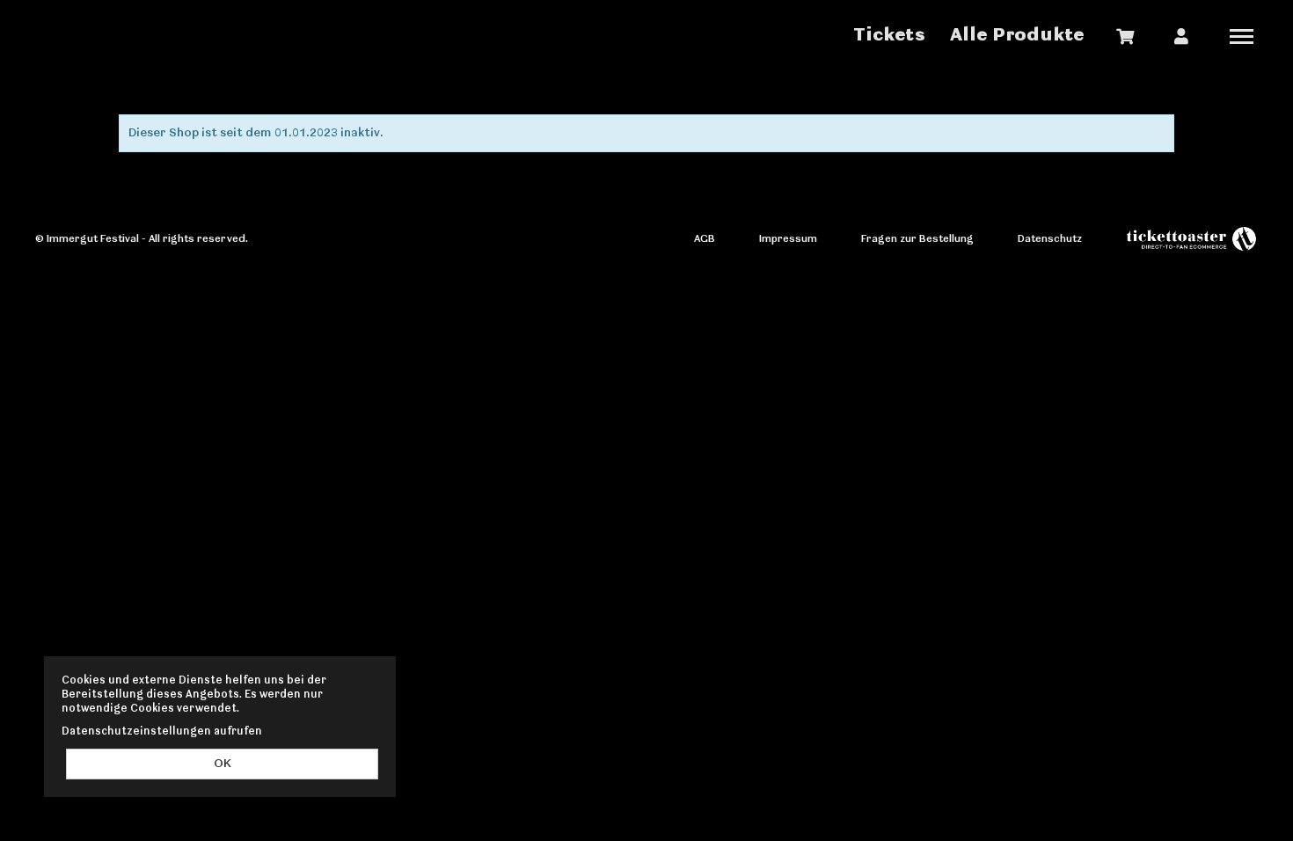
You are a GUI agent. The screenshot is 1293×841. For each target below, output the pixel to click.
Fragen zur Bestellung (917, 239)
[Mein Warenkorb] (1125, 36)
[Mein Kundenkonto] (1181, 36)
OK (222, 764)
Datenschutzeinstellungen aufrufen (162, 731)
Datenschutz (1050, 239)
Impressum (788, 239)
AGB (704, 239)
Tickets (889, 35)
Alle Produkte (1017, 35)
